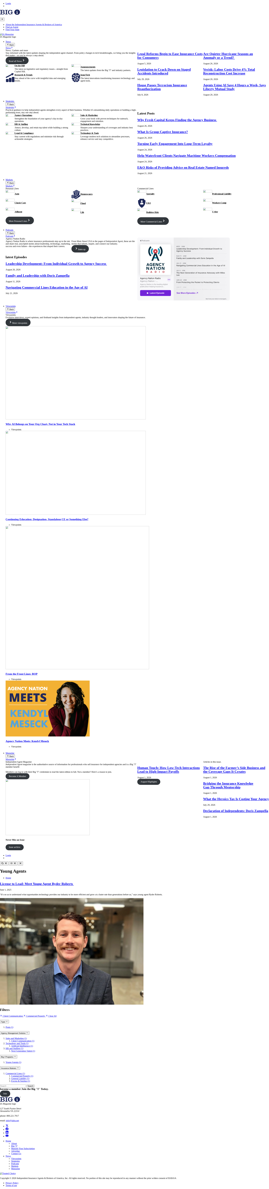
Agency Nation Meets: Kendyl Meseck (27, 741)
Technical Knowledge (90, 124)
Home (8, 878)
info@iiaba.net (12, 1120)
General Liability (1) (20, 1078)
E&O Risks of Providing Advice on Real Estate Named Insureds (183, 167)
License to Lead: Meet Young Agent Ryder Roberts (37, 884)
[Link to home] (7, 34)
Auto (17, 194)
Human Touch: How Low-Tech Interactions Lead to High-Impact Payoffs (168, 769)
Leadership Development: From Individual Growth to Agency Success (56, 263)
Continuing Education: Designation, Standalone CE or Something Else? (47, 519)
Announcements (87, 67)
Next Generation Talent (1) (23, 1051)
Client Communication (12, 1016)
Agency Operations (23, 115)
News (8, 41)
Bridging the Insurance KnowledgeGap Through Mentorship (228, 785)
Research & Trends (24, 75)
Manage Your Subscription (23, 1148)
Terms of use (11, 1185)
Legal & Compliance (24, 133)
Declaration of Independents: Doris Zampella (235, 811)
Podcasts (9, 230)
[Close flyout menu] (2, 19)
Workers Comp (219, 203)
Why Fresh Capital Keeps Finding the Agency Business (177, 120)
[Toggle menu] (13, 863)
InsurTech (85, 75)
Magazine (10, 753)
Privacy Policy (12, 1183)
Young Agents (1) (13, 1062)
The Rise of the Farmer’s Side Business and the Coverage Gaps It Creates (234, 769)
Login (8, 3)
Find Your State (12, 29)
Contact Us (16, 1153)
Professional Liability (221, 194)
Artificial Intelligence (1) (22, 1046)
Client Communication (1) (22, 1041)
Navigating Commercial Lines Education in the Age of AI (47, 287)
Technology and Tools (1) (17, 1043)
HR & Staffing (21, 124)
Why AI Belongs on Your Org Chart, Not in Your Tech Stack (40, 424)
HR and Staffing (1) (14, 1048)
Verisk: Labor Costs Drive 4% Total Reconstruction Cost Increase (229, 71)
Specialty (150, 194)
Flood (83, 203)
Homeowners (86, 194)
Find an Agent (12, 27)
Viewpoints (11, 306)
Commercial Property (36, 1016)
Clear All (52, 1016)
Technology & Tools (89, 133)
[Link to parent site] (10, 14)
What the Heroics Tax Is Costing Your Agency (236, 799)
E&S (148, 203)
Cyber (215, 212)
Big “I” (14, 1146)
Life (82, 212)
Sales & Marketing (89, 115)
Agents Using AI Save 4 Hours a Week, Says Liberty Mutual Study (234, 87)
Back (11, 45)
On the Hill (20, 65)
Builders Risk (152, 212)
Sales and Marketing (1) (16, 1038)
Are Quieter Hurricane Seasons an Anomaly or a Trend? (228, 55)
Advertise (15, 1151)
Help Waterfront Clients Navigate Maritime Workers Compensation (186, 155)
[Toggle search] (4, 863)
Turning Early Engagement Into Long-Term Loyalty (175, 144)
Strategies (10, 101)
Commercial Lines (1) (15, 1073)
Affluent (18, 212)
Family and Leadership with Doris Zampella (37, 275)
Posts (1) (9, 1027)
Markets (9, 180)
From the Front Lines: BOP (22, 673)
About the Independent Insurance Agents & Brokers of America (34, 24)
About (14, 1143)
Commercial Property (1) (22, 1076)
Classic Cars (20, 203)
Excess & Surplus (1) (20, 1081)
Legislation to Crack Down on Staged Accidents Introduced (164, 71)
